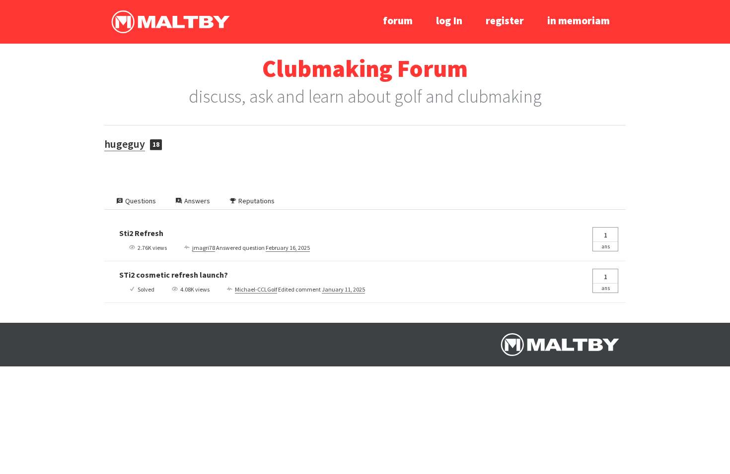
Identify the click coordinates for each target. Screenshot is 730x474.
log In (449, 20)
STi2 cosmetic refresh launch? (173, 275)
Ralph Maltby (170, 22)
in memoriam (578, 20)
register (505, 20)
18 (155, 144)
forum (398, 20)
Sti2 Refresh (141, 233)
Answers (197, 200)
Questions (140, 200)
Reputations (256, 200)
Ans (605, 240)
